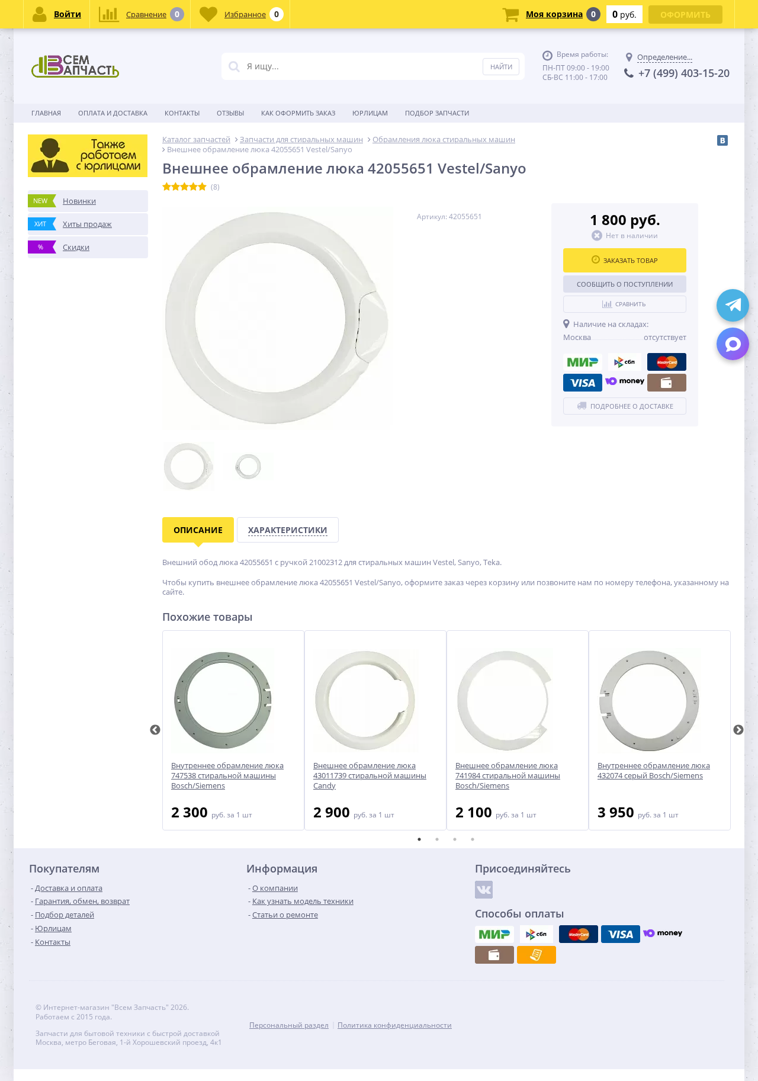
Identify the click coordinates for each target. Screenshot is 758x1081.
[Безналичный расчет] (536, 955)
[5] (202, 187)
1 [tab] (419, 839)
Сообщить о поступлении (625, 284)
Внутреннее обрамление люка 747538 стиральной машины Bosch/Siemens (227, 776)
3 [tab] (455, 839)
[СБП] (624, 362)
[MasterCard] (666, 362)
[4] (193, 187)
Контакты (182, 112)
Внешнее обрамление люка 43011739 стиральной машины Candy (369, 776)
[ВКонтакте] (722, 140)
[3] (184, 187)
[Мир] (582, 362)
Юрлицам (370, 112)
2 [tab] (437, 839)
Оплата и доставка (112, 112)
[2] (175, 187)
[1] (166, 187)
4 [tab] (472, 839)
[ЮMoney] (624, 383)
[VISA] (582, 383)
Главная (46, 112)
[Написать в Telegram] (733, 305)
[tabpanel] (233, 730)
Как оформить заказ (298, 112)
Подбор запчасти (437, 112)
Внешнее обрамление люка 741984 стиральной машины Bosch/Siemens (507, 776)
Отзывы (230, 112)
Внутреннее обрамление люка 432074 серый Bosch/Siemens (654, 771)
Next (738, 730)
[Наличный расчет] (666, 383)
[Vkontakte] (484, 890)
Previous (155, 730)
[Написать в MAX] (733, 344)
